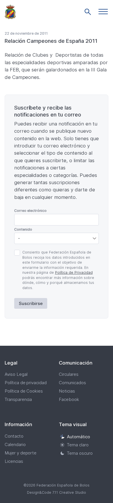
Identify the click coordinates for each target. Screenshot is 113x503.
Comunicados (72, 382)
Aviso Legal (16, 374)
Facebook (69, 399)
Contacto (14, 436)
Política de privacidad (26, 382)
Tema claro (78, 444)
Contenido (23, 229)
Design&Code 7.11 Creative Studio (56, 492)
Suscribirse (31, 303)
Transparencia (18, 399)
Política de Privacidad (74, 272)
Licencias (14, 461)
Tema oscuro (80, 453)
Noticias (67, 391)
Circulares (69, 374)
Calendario (15, 444)
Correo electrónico (30, 210)
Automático (78, 436)
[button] (103, 12)
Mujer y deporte (21, 453)
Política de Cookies (24, 391)
